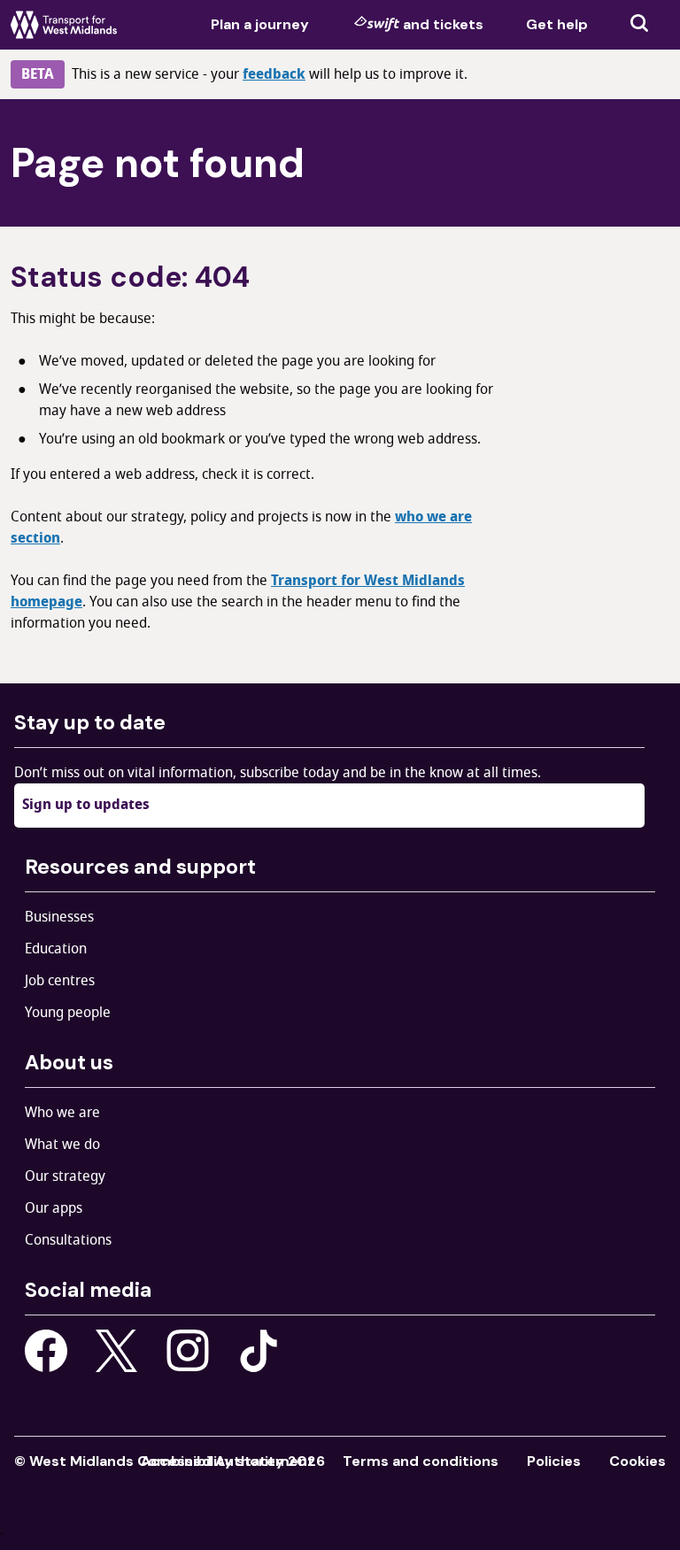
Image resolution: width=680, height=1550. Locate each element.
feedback (274, 74)
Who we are (62, 1112)
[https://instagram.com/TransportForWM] (187, 1351)
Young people (68, 1012)
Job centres (60, 980)
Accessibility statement (227, 1461)
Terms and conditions (420, 1461)
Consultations (68, 1240)
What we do (62, 1144)
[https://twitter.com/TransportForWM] (117, 1351)
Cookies (637, 1461)
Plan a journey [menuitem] (260, 24)
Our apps (53, 1208)
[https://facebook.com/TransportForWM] (46, 1351)
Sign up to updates (86, 804)
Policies (554, 1461)
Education (56, 949)
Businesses (59, 917)
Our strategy (65, 1176)
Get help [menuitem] (557, 24)
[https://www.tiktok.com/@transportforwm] (258, 1350)
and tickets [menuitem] (443, 24)
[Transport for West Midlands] (64, 25)
